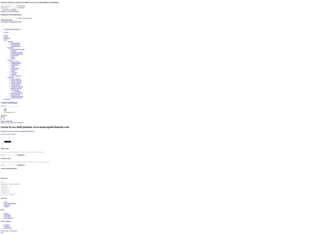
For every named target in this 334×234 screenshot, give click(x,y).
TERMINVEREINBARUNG (12, 29)
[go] (18, 106)
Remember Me (6, 9)
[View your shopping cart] (5, 110)
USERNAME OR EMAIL (24, 18)
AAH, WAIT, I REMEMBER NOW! (11, 22)
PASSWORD (21, 8)
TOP (2, 232)
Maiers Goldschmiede (7, 121)
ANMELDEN (21, 155)
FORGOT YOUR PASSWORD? (10, 11)
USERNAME (21, 6)
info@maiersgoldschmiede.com (11, 184)
